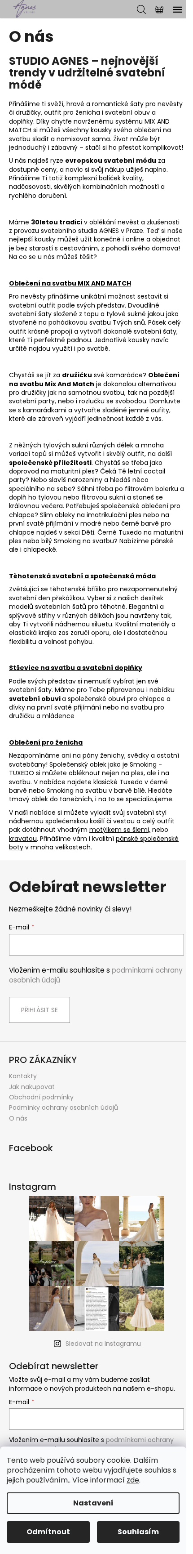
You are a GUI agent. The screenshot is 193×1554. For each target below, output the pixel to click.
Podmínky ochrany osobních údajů (63, 1107)
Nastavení (93, 1503)
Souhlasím (138, 1532)
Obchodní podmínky (41, 1097)
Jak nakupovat (32, 1086)
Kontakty (23, 1076)
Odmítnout (48, 1532)
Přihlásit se (39, 1009)
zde (133, 1480)
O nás (18, 1118)
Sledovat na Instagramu (103, 1343)
